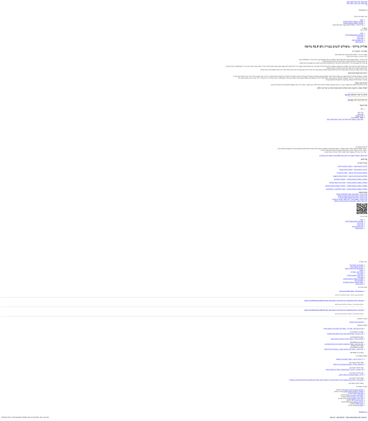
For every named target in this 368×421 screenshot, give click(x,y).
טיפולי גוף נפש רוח (342, 173)
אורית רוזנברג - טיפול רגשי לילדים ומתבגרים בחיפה (352, 196)
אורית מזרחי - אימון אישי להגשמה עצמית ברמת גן (352, 197)
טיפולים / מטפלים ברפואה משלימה (335, 186)
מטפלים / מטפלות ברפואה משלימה (357, 179)
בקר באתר (341, 119)
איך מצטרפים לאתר (357, 40)
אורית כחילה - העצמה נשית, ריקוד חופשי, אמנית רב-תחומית (349, 199)
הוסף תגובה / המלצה (357, 119)
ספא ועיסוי (360, 277)
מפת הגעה (360, 114)
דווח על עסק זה (323, 155)
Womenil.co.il (363, 412)
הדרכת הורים (359, 284)
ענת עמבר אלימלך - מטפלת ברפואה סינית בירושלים (351, 291)
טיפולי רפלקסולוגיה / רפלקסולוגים (335, 189)
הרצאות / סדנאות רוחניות (345, 166)
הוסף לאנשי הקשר (332, 119)
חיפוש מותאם (359, 42)
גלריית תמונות (359, 116)
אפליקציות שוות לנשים (356, 322)
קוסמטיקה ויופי (359, 280)
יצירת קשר (357, 1)
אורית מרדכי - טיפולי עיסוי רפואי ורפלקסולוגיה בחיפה (351, 194)
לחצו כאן (347, 95)
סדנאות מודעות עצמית (345, 169)
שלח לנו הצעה (333, 155)
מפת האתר (364, 1)
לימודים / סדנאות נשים (360, 166)
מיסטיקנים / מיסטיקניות (356, 265)
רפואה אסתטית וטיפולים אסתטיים (353, 282)
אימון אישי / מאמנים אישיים (355, 275)
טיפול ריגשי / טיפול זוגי (356, 272)
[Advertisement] (184, 134)
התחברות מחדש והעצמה (340, 176)
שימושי (361, 270)
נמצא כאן (350, 100)
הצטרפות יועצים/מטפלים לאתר (354, 35)
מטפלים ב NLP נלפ (339, 179)
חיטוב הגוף (360, 273)
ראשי (348, 1)
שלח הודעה (347, 119)
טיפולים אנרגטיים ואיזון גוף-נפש (358, 173)
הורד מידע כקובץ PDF (343, 155)
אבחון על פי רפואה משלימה (337, 182)
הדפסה (353, 155)
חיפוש (352, 1)
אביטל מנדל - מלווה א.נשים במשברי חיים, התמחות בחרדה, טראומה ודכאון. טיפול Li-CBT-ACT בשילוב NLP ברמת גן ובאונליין (333, 300)
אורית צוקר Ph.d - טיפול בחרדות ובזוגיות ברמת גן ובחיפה (350, 201)
